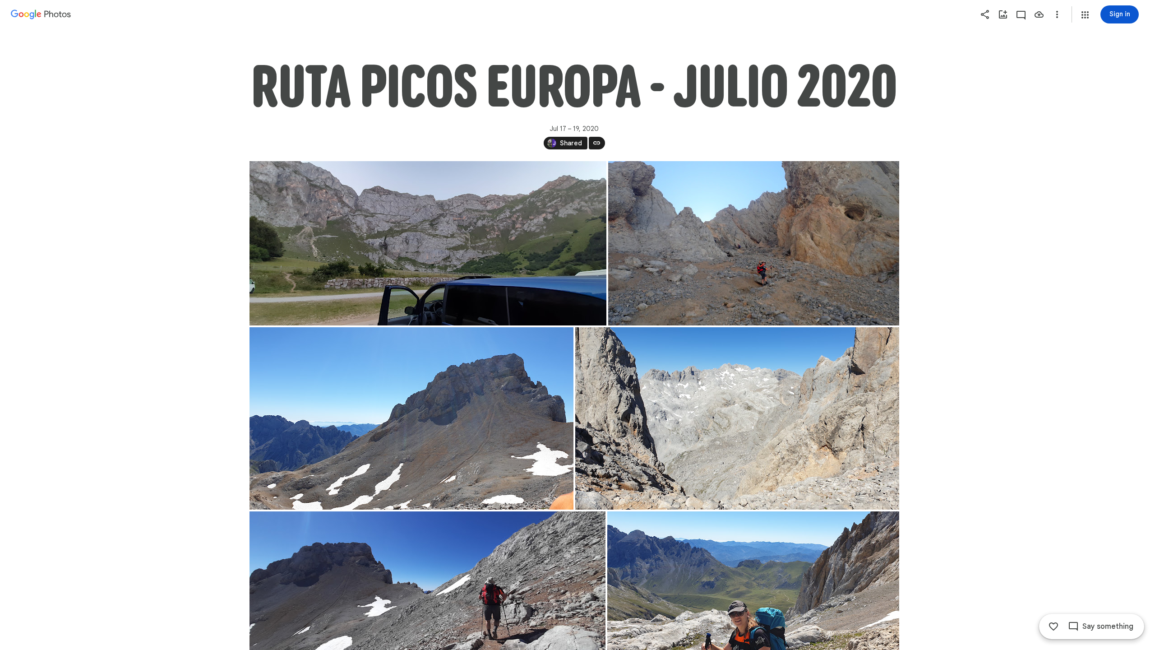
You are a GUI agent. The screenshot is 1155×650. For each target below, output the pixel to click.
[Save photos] (1039, 14)
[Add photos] (1003, 14)
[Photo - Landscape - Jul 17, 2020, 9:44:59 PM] (427, 243)
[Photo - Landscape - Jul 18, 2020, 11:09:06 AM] (737, 418)
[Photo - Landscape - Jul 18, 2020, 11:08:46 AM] (411, 418)
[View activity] (1021, 14)
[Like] (1053, 627)
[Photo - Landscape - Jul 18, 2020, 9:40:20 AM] (753, 243)
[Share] (985, 14)
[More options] (1057, 14)
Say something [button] (1107, 626)
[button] (1085, 15)
